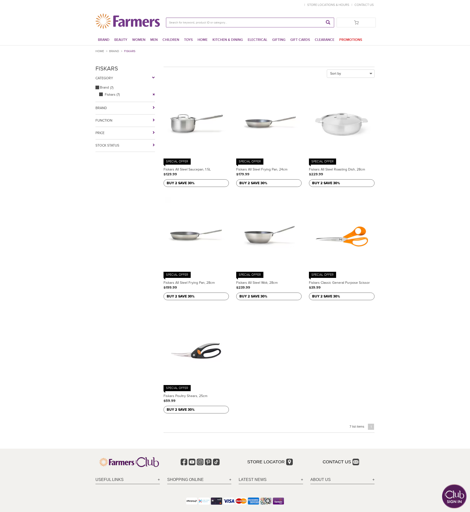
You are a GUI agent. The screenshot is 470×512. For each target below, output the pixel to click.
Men (154, 40)
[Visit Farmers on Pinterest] (208, 462)
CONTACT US (364, 5)
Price (100, 133)
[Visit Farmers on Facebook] (184, 462)
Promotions (350, 40)
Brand (103, 40)
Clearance (324, 40)
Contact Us (337, 461)
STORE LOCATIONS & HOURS (329, 5)
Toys (188, 40)
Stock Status (107, 145)
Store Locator (266, 461)
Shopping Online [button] (185, 480)
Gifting (278, 40)
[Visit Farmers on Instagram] (200, 462)
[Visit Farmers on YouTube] (192, 462)
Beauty (120, 40)
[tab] (127, 480)
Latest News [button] (253, 480)
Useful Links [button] (109, 480)
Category (104, 78)
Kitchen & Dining (227, 40)
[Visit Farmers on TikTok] (216, 462)
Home (203, 40)
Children (171, 40)
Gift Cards (300, 40)
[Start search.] (328, 22)
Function (103, 120)
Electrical (257, 40)
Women (138, 40)
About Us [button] (320, 480)
